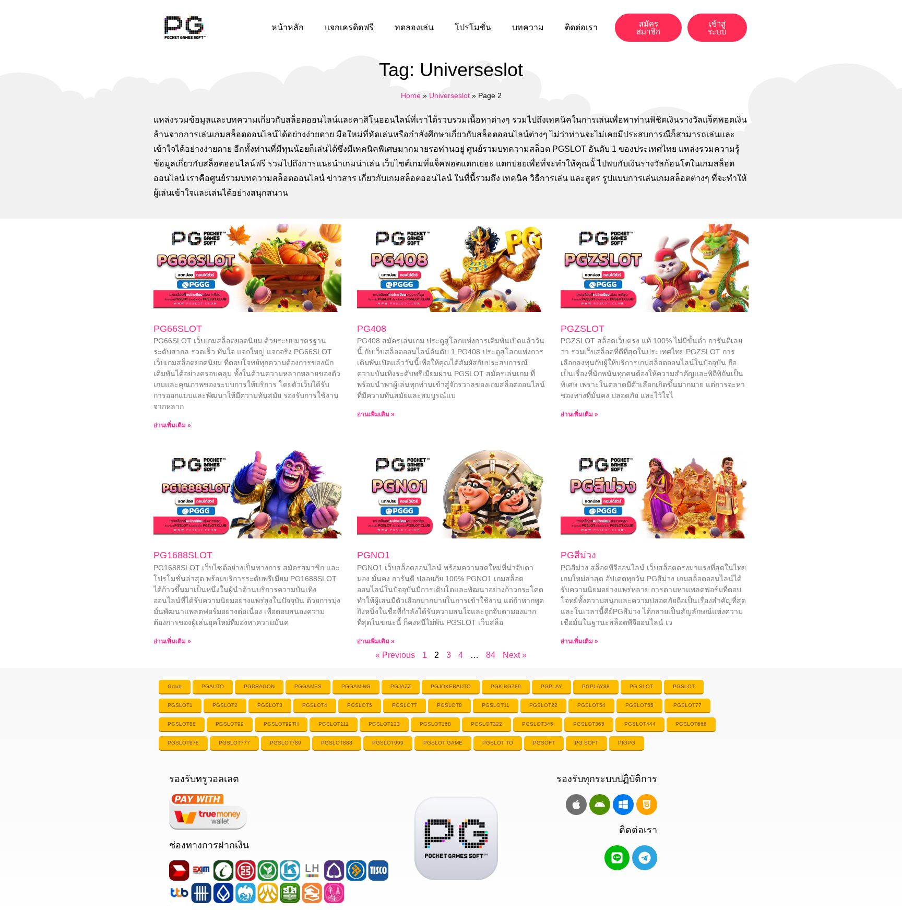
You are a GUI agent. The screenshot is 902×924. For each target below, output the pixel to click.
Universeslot (449, 96)
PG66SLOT (177, 328)
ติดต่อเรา (581, 27)
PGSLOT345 (537, 724)
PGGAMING (356, 686)
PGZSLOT (582, 328)
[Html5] (646, 804)
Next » (515, 655)
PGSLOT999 (387, 743)
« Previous (395, 655)
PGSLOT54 (591, 705)
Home (411, 96)
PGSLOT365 (588, 724)
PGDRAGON (259, 686)
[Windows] (623, 804)
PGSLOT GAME (442, 743)
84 (490, 655)
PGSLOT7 (404, 705)
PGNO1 (373, 555)
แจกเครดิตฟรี (349, 27)
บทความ (528, 27)
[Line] (617, 857)
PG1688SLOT (182, 555)
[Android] (599, 804)
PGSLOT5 (359, 705)
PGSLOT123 (384, 724)
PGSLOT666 (691, 724)
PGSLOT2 (225, 705)
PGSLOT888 (336, 743)
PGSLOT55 (639, 705)
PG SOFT (586, 743)
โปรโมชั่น (473, 27)
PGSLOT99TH (281, 724)
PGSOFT (544, 743)
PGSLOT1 (180, 705)
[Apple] (576, 804)
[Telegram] (644, 857)
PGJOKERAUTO (451, 686)
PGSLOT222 (486, 724)
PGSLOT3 (269, 705)
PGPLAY (551, 686)
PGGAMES (308, 686)
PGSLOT (684, 686)
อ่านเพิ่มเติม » (172, 425)
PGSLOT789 (285, 743)
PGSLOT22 (543, 705)
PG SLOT (641, 686)
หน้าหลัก (287, 27)
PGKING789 (506, 686)
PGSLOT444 (640, 724)
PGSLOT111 (333, 724)
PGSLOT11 (495, 705)
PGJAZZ (400, 686)
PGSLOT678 (183, 743)
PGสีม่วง (578, 555)
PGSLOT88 (182, 724)
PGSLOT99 (230, 724)
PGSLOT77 (687, 705)
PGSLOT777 (234, 743)
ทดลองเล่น (414, 27)
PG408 (371, 328)
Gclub (175, 686)
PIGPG (626, 743)
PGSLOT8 (449, 705)
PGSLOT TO (497, 743)
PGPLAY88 (596, 686)
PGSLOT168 (435, 724)
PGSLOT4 (314, 705)
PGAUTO (212, 686)
